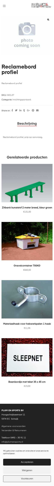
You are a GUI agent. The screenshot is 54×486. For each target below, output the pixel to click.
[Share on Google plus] (28, 111)
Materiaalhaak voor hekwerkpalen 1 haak (27, 324)
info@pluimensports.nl (12, 442)
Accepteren (27, 462)
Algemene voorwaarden (14, 426)
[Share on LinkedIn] (20, 111)
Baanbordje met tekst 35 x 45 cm (27, 382)
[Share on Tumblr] (24, 111)
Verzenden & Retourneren (14, 430)
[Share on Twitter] (16, 111)
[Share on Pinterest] (33, 111)
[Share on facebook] (12, 111)
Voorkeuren (27, 479)
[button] (48, 19)
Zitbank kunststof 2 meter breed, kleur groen (27, 208)
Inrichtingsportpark (21, 100)
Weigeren (27, 470)
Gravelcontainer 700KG (27, 266)
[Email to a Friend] (37, 111)
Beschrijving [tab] (27, 123)
